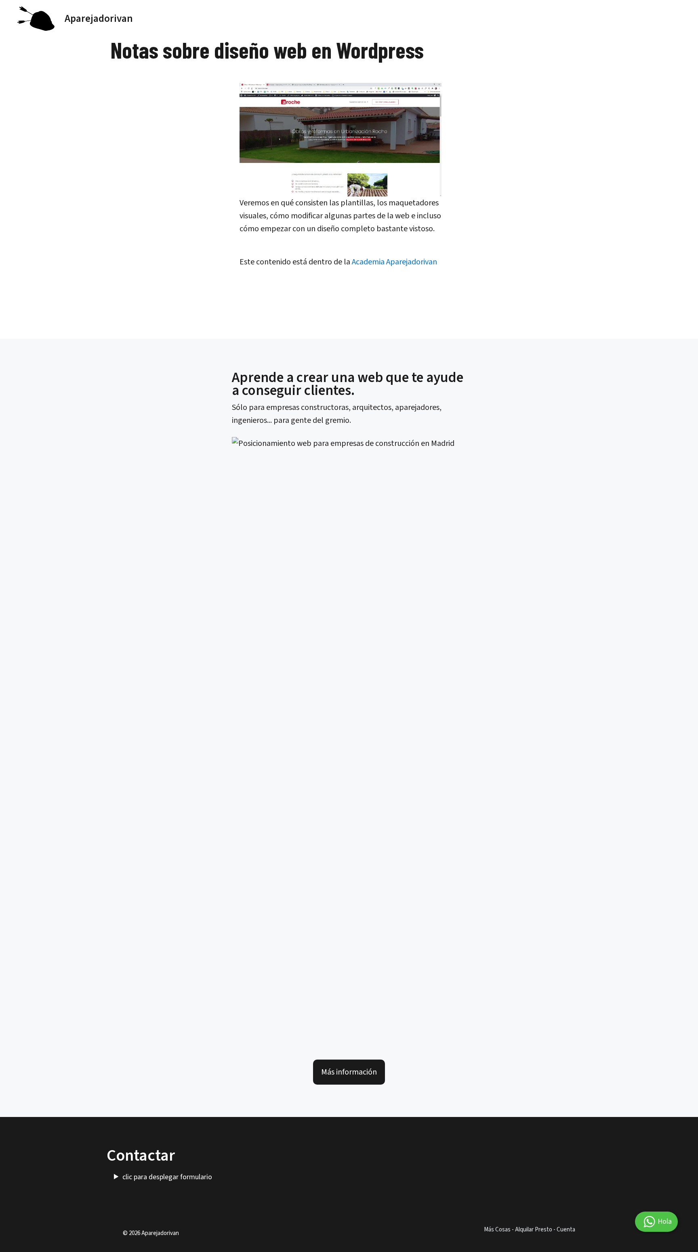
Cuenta (566, 1229)
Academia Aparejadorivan (394, 262)
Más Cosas (497, 1229)
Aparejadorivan (99, 18)
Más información (349, 1072)
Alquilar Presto (533, 1229)
